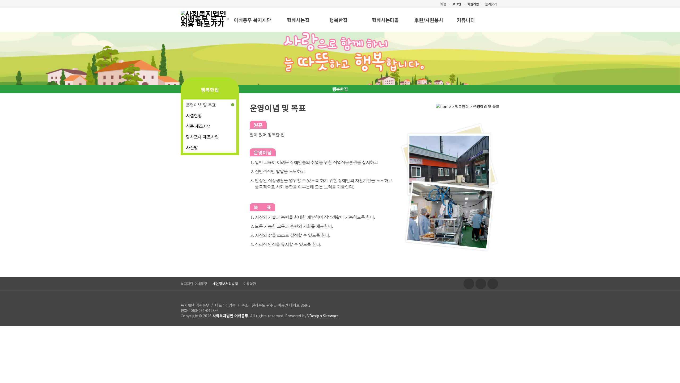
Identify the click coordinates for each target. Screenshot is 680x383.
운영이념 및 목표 (201, 105)
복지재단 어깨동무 (194, 283)
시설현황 (194, 115)
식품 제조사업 (198, 126)
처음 (443, 4)
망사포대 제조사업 (202, 137)
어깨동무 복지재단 (252, 19)
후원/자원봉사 (428, 19)
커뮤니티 (466, 19)
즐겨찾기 (491, 4)
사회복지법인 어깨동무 (230, 315)
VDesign (314, 315)
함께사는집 (298, 19)
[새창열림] (469, 283)
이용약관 (249, 283)
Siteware (331, 315)
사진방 (192, 147)
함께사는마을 (385, 19)
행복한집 (338, 19)
